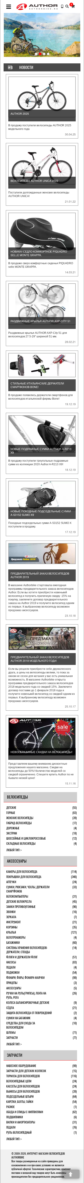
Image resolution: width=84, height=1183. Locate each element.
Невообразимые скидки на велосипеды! (41, 752)
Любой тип (12, 850)
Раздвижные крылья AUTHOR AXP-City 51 (41, 321)
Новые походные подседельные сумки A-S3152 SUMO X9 (41, 513)
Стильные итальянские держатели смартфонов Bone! (37, 385)
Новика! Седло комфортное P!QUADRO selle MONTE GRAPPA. (39, 253)
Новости (26, 67)
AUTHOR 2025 (20, 113)
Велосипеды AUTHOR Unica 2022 (34, 181)
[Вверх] (71, 1174)
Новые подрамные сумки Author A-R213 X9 (41, 450)
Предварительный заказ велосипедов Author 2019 (40, 575)
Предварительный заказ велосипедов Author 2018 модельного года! (40, 658)
